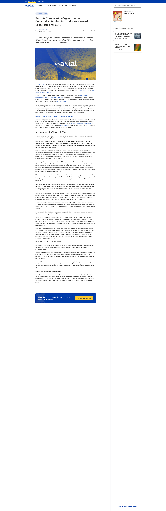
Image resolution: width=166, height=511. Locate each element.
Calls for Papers (51, 5)
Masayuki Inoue (64, 125)
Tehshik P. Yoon (39, 84)
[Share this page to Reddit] (94, 30)
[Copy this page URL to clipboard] (83, 30)
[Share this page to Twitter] (86, 30)
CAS (43, 1)
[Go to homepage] (29, 5)
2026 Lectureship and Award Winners (122, 46)
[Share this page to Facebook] (91, 30)
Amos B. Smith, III (61, 101)
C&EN (39, 1)
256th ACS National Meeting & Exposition (82, 123)
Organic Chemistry (42, 13)
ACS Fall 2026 (63, 5)
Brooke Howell (43, 29)
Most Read (41, 5)
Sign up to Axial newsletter (84, 298)
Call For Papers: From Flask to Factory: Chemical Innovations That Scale (123, 35)
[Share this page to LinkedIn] (88, 30)
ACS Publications (32, 1)
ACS (26, 1)
